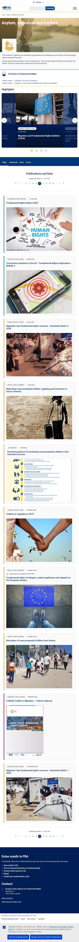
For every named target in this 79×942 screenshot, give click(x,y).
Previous (4, 120)
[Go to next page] (60, 183)
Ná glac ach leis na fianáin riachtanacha (46, 937)
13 (50, 183)
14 (53, 183)
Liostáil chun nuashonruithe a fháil (16, 876)
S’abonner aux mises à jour (11, 902)
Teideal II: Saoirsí (7, 80)
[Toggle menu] (75, 8)
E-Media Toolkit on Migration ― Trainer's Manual (29, 701)
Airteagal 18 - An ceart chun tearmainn (26, 80)
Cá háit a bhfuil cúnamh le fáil (15, 871)
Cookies (23, 919)
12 (46, 183)
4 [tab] (46, 150)
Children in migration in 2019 (20, 514)
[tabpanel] (39, 120)
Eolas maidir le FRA (11, 865)
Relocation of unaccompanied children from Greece (30, 640)
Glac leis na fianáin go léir (18, 937)
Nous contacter (7, 898)
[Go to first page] (15, 183)
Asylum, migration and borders (15, 15)
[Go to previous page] (19, 183)
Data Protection (31, 919)
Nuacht (6, 874)
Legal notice (15, 919)
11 (43, 183)
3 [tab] (41, 150)
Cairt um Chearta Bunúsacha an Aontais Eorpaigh (22, 868)
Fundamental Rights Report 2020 (22, 203)
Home (3, 15)
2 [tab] (37, 150)
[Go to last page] (63, 183)
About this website (7, 919)
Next (74, 120)
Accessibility (41, 919)
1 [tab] (32, 150)
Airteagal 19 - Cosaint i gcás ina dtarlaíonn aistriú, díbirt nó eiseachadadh (36, 83)
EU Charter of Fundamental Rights (22, 74)
